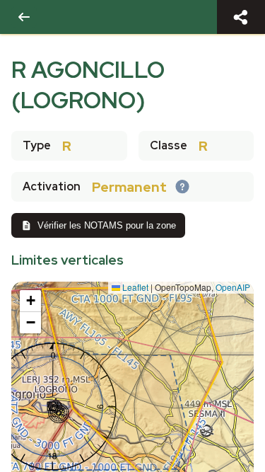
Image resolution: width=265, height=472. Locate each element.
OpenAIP (233, 287)
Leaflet (134, 287)
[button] (30, 301)
